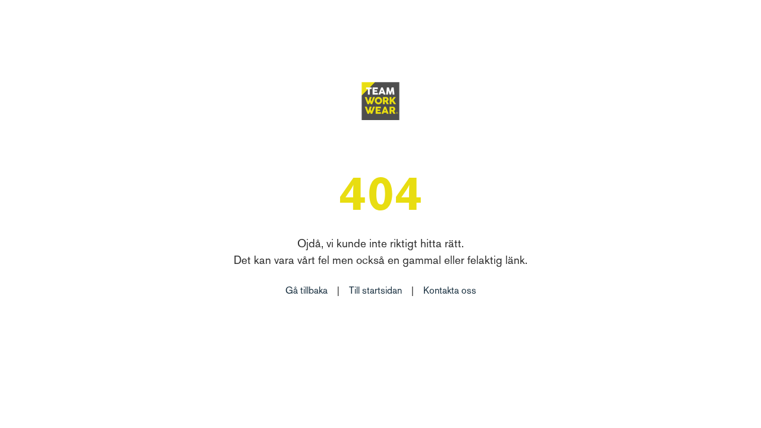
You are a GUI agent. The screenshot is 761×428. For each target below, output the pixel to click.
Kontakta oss (449, 291)
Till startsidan (375, 291)
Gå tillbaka (306, 291)
